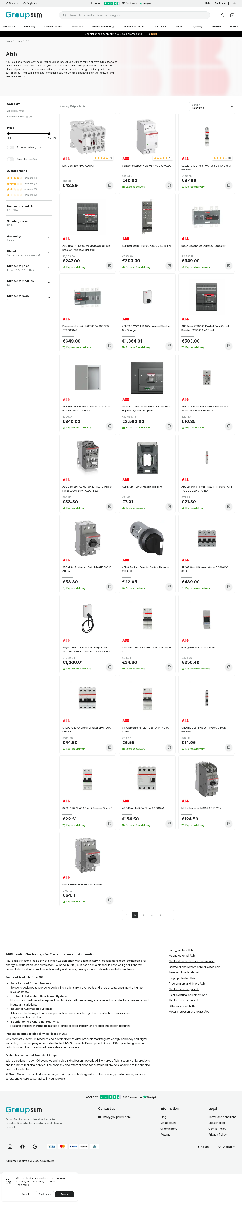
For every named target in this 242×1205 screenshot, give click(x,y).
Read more (22, 1184)
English (31, 3)
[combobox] (134, 15)
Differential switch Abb (183, 1006)
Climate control (53, 26)
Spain (12, 3)
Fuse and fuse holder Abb (185, 972)
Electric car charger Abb (184, 989)
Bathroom (77, 26)
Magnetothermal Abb (182, 955)
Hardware (160, 26)
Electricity (15, 110)
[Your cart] (232, 15)
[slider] (8, 133)
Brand (19, 41)
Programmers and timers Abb (187, 983)
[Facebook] (22, 1146)
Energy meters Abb (181, 950)
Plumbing (29, 26)
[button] (103, 158)
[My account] (222, 15)
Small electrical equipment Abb (188, 994)
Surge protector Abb (182, 978)
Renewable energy (103, 26)
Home (9, 41)
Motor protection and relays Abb (189, 1011)
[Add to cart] (109, 184)
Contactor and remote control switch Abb (194, 966)
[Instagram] (10, 1146)
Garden (216, 26)
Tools (179, 26)
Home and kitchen (134, 26)
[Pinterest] (34, 1146)
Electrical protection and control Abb (191, 961)
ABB (28, 41)
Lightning (197, 26)
